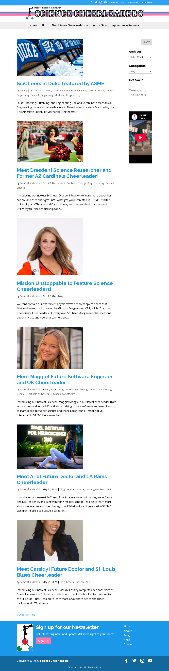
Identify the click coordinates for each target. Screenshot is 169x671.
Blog (44, 25)
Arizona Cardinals (67, 183)
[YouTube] (105, 3)
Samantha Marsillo (30, 183)
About (128, 631)
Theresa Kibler (94, 667)
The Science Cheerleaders (68, 25)
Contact (129, 644)
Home (33, 25)
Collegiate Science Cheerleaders (69, 90)
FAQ (123, 3)
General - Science (75, 489)
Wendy (23, 90)
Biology (82, 183)
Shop (127, 640)
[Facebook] (91, 3)
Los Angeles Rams (96, 489)
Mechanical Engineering (67, 95)
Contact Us (133, 3)
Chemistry (99, 183)
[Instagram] (101, 3)
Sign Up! (43, 641)
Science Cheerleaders (54, 661)
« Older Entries (26, 615)
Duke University (96, 90)
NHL (88, 581)
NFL (109, 489)
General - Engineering (42, 95)
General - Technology (28, 393)
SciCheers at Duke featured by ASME (60, 83)
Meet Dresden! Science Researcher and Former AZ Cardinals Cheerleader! (64, 173)
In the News (100, 25)
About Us (114, 3)
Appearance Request (125, 25)
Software (70, 393)
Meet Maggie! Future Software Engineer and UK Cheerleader (65, 379)
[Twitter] (96, 3)
